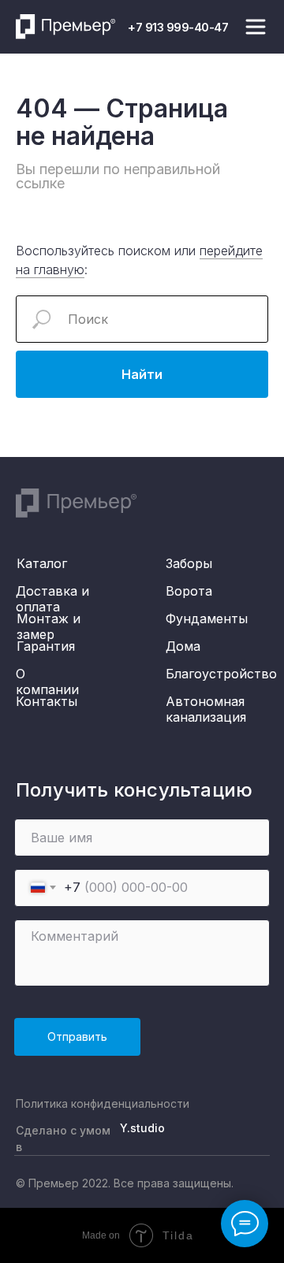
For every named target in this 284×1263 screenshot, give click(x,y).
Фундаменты (207, 618)
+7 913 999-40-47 (178, 27)
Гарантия (46, 646)
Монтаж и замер (48, 626)
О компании (47, 681)
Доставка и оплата (52, 599)
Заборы (189, 563)
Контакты (46, 701)
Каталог (42, 563)
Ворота (189, 591)
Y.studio (142, 1128)
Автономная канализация (206, 709)
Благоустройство (221, 674)
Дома (183, 646)
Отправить (77, 1036)
